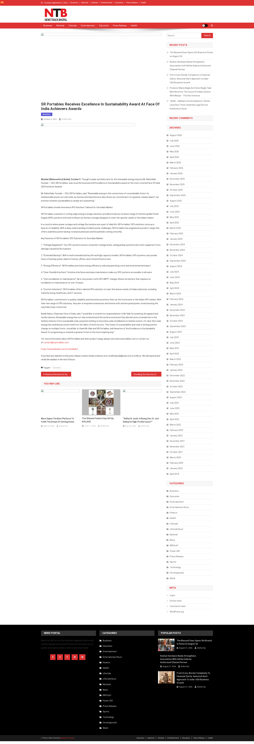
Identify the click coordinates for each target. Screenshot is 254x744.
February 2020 (176, 463)
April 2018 (174, 474)
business (57, 368)
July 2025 (174, 206)
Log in (172, 595)
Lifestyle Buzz (176, 529)
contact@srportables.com (56, 342)
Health (143, 3)
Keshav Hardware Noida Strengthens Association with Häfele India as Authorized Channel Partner (190, 66)
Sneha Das (66, 119)
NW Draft (174, 545)
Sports (173, 562)
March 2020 (175, 457)
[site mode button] (205, 25)
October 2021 (176, 452)
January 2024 (176, 304)
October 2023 (176, 321)
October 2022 (176, 386)
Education (119, 3)
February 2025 (176, 233)
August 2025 (176, 201)
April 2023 (174, 353)
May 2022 (174, 414)
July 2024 (174, 272)
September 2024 (178, 261)
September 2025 (178, 195)
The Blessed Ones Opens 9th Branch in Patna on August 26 (191, 54)
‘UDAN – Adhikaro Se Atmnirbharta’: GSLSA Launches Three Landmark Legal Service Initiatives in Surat (190, 105)
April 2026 (174, 157)
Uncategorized (177, 573)
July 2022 (174, 403)
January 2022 (176, 435)
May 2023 (174, 348)
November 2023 (177, 315)
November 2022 (177, 381)
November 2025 (177, 184)
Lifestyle (94, 3)
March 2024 (175, 293)
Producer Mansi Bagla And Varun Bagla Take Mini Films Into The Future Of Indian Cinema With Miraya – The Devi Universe (190, 92)
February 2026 (176, 168)
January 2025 (176, 239)
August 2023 (176, 332)
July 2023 (174, 337)
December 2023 (177, 310)
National (84, 3)
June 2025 (175, 212)
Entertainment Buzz (179, 507)
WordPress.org (177, 612)
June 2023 (175, 343)
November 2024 (177, 250)
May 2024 (174, 283)
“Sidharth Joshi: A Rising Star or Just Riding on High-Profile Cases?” (141, 420)
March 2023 (175, 359)
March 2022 (175, 425)
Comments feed (177, 606)
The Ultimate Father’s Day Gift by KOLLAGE (98, 420)
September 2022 (178, 392)
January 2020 (176, 468)
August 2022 (176, 397)
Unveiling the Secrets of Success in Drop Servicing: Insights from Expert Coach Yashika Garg (147, 374)
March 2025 (175, 228)
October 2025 (176, 190)
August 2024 (176, 266)
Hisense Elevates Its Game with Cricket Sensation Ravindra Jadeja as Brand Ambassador (58, 374)
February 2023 (176, 364)
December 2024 (177, 244)
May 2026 (174, 151)
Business (74, 3)
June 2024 (175, 277)
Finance (173, 513)
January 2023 (176, 370)
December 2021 (177, 441)
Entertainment (106, 3)
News (172, 540)
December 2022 (177, 375)
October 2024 (176, 255)
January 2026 (176, 173)
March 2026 (175, 162)
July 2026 (174, 141)
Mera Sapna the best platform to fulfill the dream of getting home (57, 420)
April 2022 (174, 419)
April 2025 (174, 222)
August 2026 (176, 135)
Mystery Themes (67, 738)
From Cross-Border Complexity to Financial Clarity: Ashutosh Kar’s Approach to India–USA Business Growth (190, 79)
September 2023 (178, 326)
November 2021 (177, 446)
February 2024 (176, 299)
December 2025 (177, 179)
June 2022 (175, 408)
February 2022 (176, 430)
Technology (175, 567)
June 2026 (175, 146)
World (172, 578)
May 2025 (174, 217)
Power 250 (175, 551)
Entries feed (175, 601)
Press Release (132, 3)
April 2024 (174, 288)
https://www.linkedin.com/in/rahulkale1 (59, 349)
